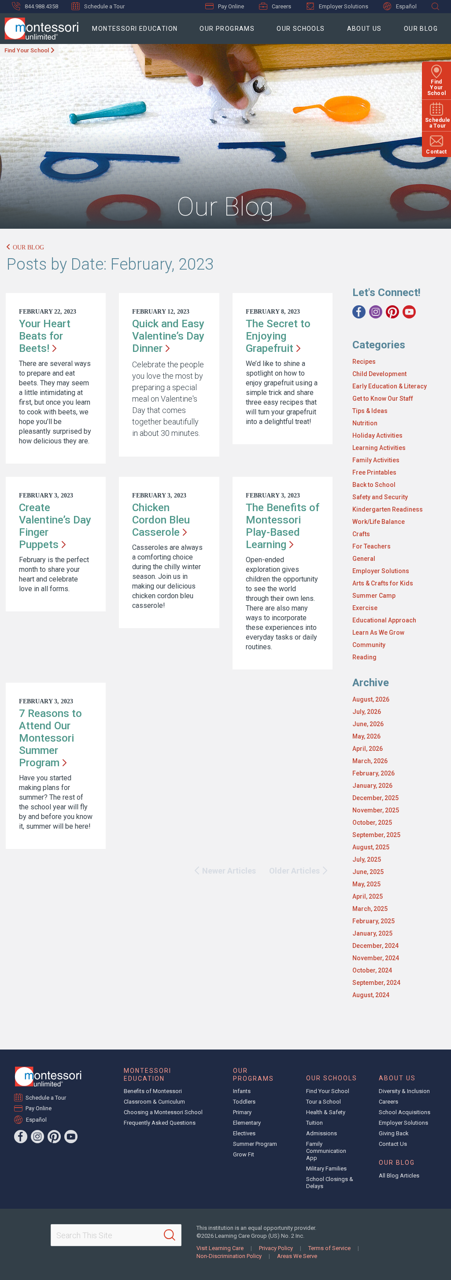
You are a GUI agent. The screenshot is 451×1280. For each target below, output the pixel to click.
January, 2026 (372, 785)
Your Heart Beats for (44, 336)
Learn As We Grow (378, 632)
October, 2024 (372, 970)
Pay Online (231, 6)
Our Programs (227, 28)
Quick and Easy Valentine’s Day (168, 336)
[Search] (169, 1235)
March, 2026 (370, 760)
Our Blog (421, 28)
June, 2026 (368, 724)
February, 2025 (373, 921)
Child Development (379, 373)
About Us (364, 28)
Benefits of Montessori (153, 1091)
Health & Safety (325, 1112)
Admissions (321, 1133)
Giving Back (394, 1133)
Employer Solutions (343, 6)
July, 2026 (366, 711)
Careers (281, 6)
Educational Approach (384, 620)
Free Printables (374, 472)
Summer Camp (374, 595)
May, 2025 (366, 884)
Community (368, 644)
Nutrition (364, 423)
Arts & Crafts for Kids (382, 583)
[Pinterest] (392, 311)
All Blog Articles (399, 1175)
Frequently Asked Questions (160, 1122)
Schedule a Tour (104, 6)
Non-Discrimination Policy (229, 1256)
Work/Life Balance (378, 521)
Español (406, 6)
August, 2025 (370, 847)
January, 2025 (372, 933)
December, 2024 (375, 945)
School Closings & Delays (329, 1182)
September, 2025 (376, 834)
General (363, 558)
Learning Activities (379, 447)
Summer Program (255, 1144)
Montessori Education (134, 28)
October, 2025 (372, 822)
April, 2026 (367, 748)
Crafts (361, 534)
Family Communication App (326, 1151)
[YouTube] (409, 311)
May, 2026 (366, 736)
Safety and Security (380, 497)
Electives (244, 1133)
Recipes (364, 361)
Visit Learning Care (220, 1248)
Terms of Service (329, 1248)
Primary (242, 1112)
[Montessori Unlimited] (39, 28)
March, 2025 (370, 908)
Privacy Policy (276, 1248)
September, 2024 (376, 982)
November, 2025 (375, 810)
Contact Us (393, 1144)
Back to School (374, 484)
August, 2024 (370, 994)
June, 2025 (368, 871)
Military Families (326, 1168)
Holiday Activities (377, 435)
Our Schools (301, 28)
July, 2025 (366, 859)
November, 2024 (375, 958)
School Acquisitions (404, 1112)
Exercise (364, 607)
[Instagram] (375, 311)
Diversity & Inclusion (404, 1091)
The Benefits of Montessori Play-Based (282, 526)
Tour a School (323, 1101)
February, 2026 (373, 773)
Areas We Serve (297, 1256)
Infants (242, 1091)
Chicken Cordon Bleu (161, 519)
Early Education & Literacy (389, 386)
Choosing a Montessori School (163, 1112)
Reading (364, 657)
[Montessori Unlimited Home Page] (48, 1076)
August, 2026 (370, 699)
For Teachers (371, 546)
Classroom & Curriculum (154, 1101)
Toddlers (244, 1101)
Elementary (247, 1122)
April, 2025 (367, 896)
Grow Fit (243, 1154)
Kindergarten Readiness (387, 509)
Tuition (314, 1122)
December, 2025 (375, 797)
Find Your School (26, 50)
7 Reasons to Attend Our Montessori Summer (50, 738)
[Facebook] (359, 311)
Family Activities (375, 460)
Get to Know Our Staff (382, 398)
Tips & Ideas (370, 410)
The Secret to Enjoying (278, 336)
